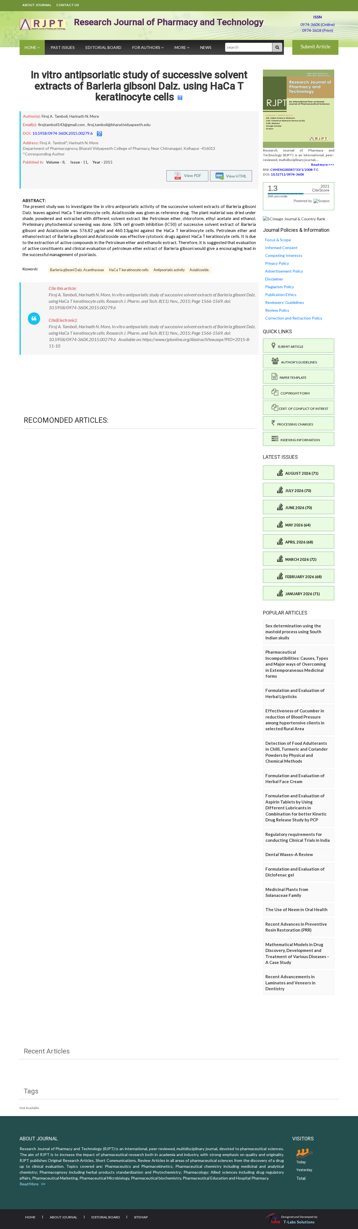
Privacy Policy (277, 263)
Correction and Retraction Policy (293, 318)
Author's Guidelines (298, 362)
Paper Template (292, 377)
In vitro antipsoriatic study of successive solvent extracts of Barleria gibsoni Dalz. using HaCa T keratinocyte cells (139, 86)
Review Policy (277, 310)
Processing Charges (294, 424)
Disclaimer (274, 278)
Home (31, 47)
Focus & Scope (278, 239)
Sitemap (141, 1217)
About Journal (36, 5)
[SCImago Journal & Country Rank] (294, 218)
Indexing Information (299, 440)
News (205, 47)
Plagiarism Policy (279, 286)
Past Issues (63, 47)
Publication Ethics (280, 294)
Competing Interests (283, 255)
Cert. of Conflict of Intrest (303, 408)
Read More (30, 1183)
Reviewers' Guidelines (284, 302)
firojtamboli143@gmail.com (61, 124)
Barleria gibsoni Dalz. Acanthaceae (77, 270)
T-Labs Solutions (299, 1221)
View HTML (235, 176)
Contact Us (67, 5)
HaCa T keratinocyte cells (129, 270)
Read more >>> (322, 164)
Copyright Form (294, 393)
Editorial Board (103, 47)
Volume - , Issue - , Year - (79, 162)
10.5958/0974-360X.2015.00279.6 (62, 133)
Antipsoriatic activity (169, 270)
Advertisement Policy (284, 271)
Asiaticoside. (199, 270)
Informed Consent (281, 247)
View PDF (191, 175)
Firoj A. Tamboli (55, 116)
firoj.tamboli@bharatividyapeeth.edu (118, 124)
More (181, 47)
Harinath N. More (84, 116)
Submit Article (315, 46)
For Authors (146, 47)
